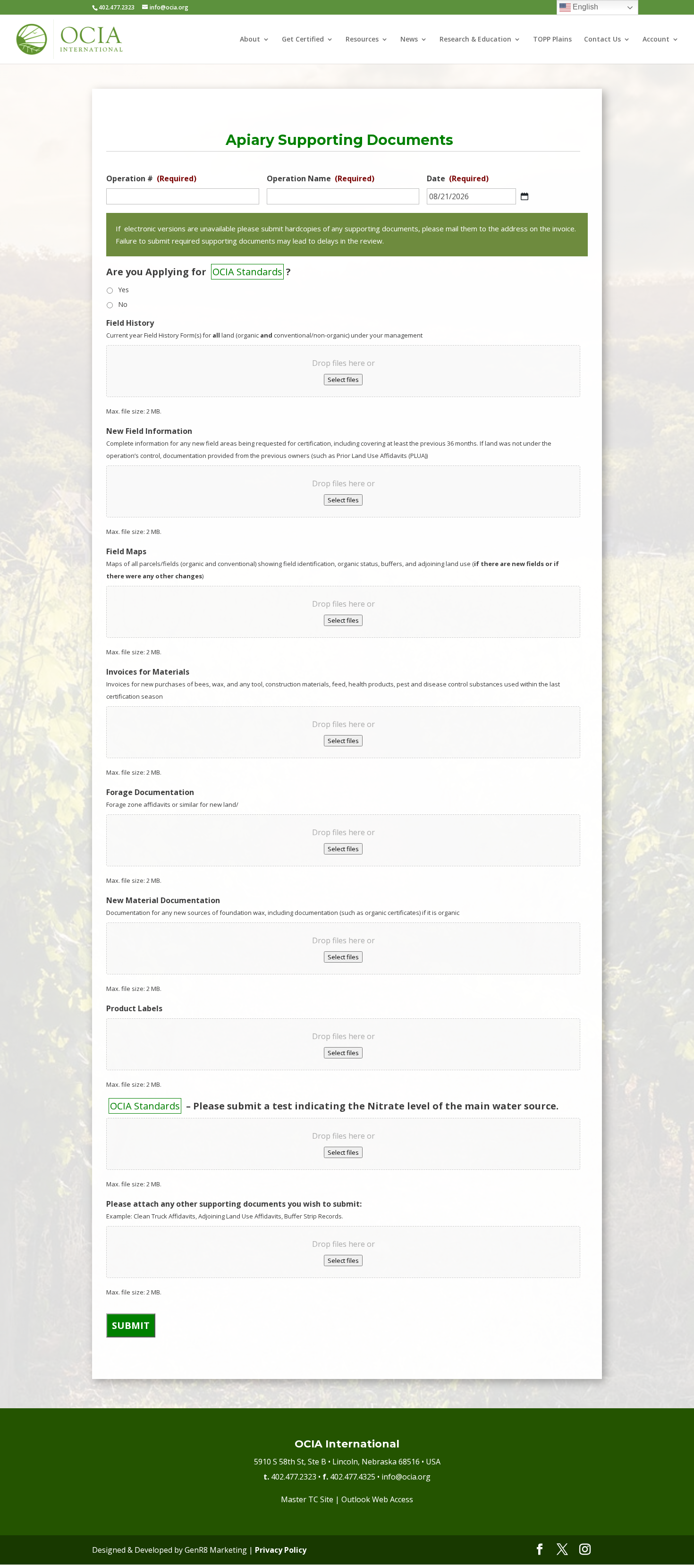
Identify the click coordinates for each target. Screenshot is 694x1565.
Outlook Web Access (377, 1499)
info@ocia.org (406, 1477)
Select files (343, 379)
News (409, 39)
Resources (362, 39)
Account (656, 39)
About (250, 39)
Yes (123, 289)
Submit (131, 1325)
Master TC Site (307, 1499)
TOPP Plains (552, 39)
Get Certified (303, 39)
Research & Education (475, 39)
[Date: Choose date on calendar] (524, 196)
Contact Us (602, 39)
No (122, 304)
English (584, 7)
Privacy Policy (280, 1550)
